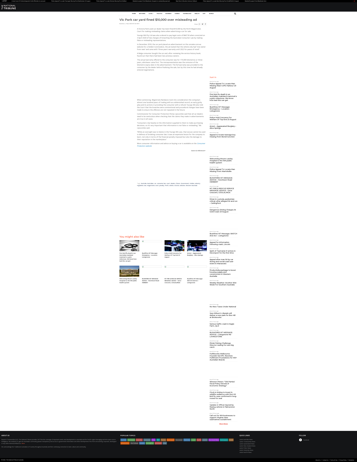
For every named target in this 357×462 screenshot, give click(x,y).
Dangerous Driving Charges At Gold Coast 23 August (223, 211)
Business (168, 13)
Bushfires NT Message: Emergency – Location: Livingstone (220, 109)
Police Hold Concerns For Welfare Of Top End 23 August (223, 119)
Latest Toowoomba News (247, 441)
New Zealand (134, 443)
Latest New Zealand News (247, 446)
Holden (192, 183)
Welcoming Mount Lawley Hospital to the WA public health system (221, 161)
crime (164, 443)
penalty (161, 185)
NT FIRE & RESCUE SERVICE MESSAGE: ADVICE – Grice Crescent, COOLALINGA (222, 191)
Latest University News (246, 450)
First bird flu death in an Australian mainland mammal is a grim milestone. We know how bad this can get (223, 97)
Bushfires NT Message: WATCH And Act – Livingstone (223, 235)
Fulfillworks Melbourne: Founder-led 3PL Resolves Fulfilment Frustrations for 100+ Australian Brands (223, 357)
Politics (159, 13)
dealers (173, 183)
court (168, 183)
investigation (149, 443)
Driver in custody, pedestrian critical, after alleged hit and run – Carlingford (223, 201)
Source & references (198, 150)
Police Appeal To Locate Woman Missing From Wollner (92, 1)
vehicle (171, 185)
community (147, 440)
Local (151, 13)
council (193, 440)
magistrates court (153, 185)
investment (158, 443)
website (182, 185)
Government (185, 183)
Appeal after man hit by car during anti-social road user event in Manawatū (221, 261)
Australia (144, 183)
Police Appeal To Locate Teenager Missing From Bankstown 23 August (51, 1)
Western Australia (191, 185)
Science (177, 13)
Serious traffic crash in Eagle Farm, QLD (222, 325)
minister (204, 440)
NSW (158, 440)
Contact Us (325, 460)
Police (153, 440)
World (211, 13)
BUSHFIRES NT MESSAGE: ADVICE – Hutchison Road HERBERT (221, 180)
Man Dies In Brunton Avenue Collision (166, 1)
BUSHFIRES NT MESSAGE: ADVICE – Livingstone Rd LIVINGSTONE (221, 334)
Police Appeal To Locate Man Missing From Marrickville (222, 170)
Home (134, 13)
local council (170, 440)
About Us (318, 460)
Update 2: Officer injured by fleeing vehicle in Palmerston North (222, 407)
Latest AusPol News (245, 452)
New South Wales (214, 440)
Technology (187, 13)
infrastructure (125, 443)
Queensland (179, 440)
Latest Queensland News (247, 444)
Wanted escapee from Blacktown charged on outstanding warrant (131, 1)
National (142, 13)
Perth (166, 185)
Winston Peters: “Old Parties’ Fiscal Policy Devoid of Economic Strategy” (222, 384)
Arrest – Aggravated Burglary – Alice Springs (223, 127)
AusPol (199, 440)
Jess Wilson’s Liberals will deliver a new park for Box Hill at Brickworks (222, 315)
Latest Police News (245, 448)
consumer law (161, 183)
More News (223, 424)
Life (204, 13)
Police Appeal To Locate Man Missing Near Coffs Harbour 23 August (223, 86)
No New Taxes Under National (223, 307)
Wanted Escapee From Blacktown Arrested (237, 1)
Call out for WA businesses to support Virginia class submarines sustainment (222, 418)
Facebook (306, 440)
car (155, 183)
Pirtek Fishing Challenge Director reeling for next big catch (222, 345)
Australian (150, 183)
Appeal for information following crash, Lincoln (220, 243)
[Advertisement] (322, 7)
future (178, 183)
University (187, 440)
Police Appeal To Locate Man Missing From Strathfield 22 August (201, 1)
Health (197, 13)
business (142, 443)
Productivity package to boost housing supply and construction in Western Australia (223, 273)
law (145, 185)
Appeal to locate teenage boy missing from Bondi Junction (222, 136)
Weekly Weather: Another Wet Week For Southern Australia (223, 284)
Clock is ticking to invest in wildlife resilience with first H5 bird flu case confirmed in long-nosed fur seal (223, 395)
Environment (224, 440)
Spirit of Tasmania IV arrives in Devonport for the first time (223, 252)
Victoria (176, 185)
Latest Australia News (246, 439)
